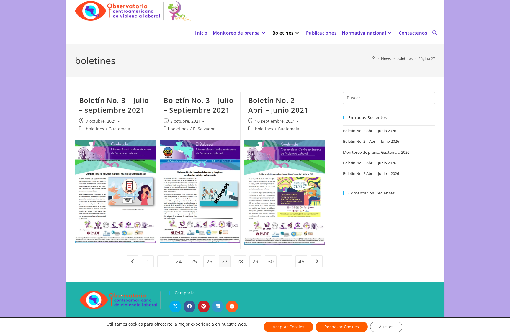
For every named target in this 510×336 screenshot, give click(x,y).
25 (194, 261)
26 (209, 261)
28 (240, 261)
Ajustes (386, 327)
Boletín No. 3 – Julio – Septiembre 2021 (199, 105)
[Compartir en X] (175, 306)
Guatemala (119, 129)
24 (179, 261)
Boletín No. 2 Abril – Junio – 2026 (371, 173)
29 (255, 261)
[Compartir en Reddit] (232, 306)
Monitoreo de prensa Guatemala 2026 (376, 152)
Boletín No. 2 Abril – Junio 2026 (369, 130)
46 (301, 261)
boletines (95, 129)
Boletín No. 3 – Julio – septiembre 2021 (114, 105)
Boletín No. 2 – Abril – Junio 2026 (371, 141)
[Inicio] (373, 58)
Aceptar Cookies (288, 327)
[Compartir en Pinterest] (204, 306)
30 (271, 261)
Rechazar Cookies (341, 327)
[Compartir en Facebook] (189, 306)
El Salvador (204, 129)
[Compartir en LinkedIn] (218, 306)
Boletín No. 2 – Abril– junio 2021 (278, 105)
